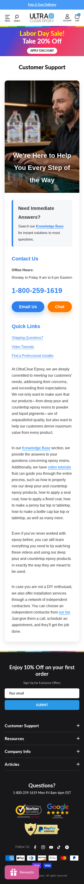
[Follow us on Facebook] (35, 847)
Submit (42, 705)
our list (64, 612)
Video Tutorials (23, 347)
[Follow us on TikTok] (59, 847)
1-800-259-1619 (25, 793)
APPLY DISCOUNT (42, 50)
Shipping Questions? (27, 338)
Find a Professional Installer (33, 356)
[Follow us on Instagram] (43, 847)
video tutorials (59, 467)
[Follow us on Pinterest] (67, 847)
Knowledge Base (49, 226)
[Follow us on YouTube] (51, 847)
